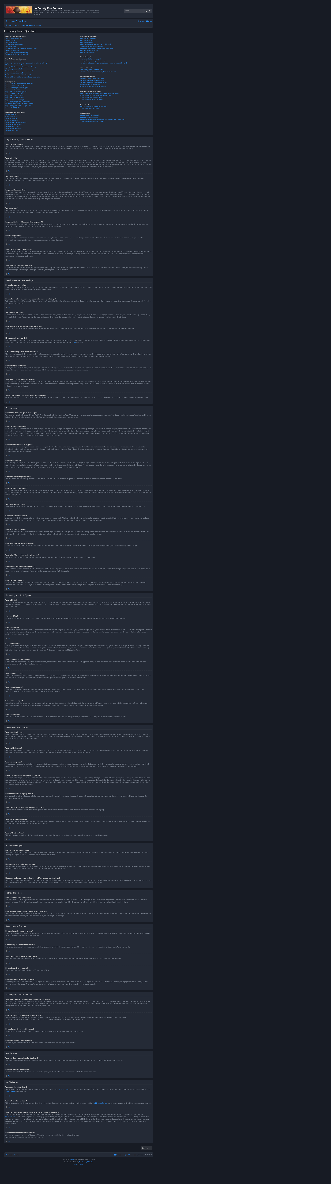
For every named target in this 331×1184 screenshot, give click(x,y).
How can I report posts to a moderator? (17, 102)
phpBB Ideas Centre (100, 1103)
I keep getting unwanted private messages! (93, 61)
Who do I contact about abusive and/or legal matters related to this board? (103, 119)
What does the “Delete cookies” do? (16, 54)
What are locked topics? (13, 128)
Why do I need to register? (13, 38)
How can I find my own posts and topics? (93, 86)
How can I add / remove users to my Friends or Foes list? (98, 72)
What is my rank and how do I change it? (18, 75)
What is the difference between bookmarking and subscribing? (99, 93)
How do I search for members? (90, 84)
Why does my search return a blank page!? (93, 82)
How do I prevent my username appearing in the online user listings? (26, 63)
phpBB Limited (64, 1089)
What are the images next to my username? (19, 71)
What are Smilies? (11, 118)
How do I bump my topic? (13, 107)
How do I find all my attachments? (90, 108)
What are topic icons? (12, 130)
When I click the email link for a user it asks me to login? (22, 77)
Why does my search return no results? (92, 80)
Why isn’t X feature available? (89, 117)
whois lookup (10, 1117)
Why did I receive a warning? (14, 100)
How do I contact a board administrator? (92, 121)
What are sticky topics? (12, 126)
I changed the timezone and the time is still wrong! (20, 67)
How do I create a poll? (12, 90)
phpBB (73, 342)
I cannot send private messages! (90, 59)
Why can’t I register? (11, 42)
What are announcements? (13, 124)
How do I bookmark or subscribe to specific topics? (96, 95)
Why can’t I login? (10, 46)
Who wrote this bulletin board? (89, 115)
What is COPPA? (10, 40)
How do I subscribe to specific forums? (92, 97)
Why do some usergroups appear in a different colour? (97, 48)
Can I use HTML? (11, 116)
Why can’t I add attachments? (14, 97)
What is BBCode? (10, 114)
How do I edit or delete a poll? (14, 93)
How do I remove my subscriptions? (91, 99)
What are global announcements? (15, 122)
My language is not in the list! (14, 69)
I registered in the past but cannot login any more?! (21, 48)
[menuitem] (18, 21)
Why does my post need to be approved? (18, 106)
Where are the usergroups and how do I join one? (95, 44)
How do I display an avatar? (14, 73)
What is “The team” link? (87, 52)
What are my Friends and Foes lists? (91, 69)
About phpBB (10, 1091)
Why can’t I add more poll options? (16, 92)
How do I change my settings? (14, 61)
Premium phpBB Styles (86, 1162)
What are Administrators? (88, 38)
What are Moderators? (87, 40)
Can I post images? (11, 120)
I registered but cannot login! (14, 44)
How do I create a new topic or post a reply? (19, 83)
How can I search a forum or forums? (92, 78)
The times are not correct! (13, 65)
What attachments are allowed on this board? (94, 106)
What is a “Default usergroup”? (89, 50)
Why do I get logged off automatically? (17, 52)
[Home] (19, 9)
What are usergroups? (87, 42)
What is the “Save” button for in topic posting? (19, 103)
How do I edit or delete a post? (14, 86)
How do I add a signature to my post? (17, 88)
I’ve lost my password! (12, 50)
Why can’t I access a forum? (14, 96)
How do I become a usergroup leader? (92, 46)
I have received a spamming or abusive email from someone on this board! (103, 63)
